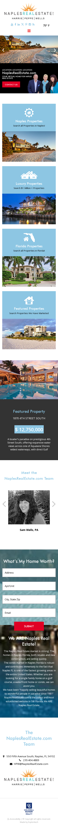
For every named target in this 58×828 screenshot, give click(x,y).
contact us (11, 84)
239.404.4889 (30, 760)
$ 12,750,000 (29, 429)
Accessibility (15, 819)
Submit (29, 626)
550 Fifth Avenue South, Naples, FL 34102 (30, 756)
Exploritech (33, 822)
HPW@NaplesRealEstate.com (31, 764)
